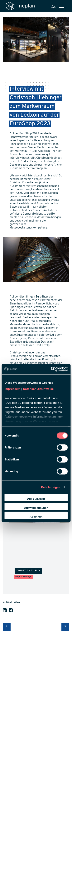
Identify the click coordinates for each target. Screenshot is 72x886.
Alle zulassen (36, 498)
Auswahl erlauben (36, 507)
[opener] (61, 6)
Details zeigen (50, 487)
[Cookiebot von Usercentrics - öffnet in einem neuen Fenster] (51, 369)
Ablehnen (36, 516)
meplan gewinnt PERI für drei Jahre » (65, 627)
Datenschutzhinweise (38, 388)
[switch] (62, 447)
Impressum (12, 388)
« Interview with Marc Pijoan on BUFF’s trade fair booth (7, 627)
